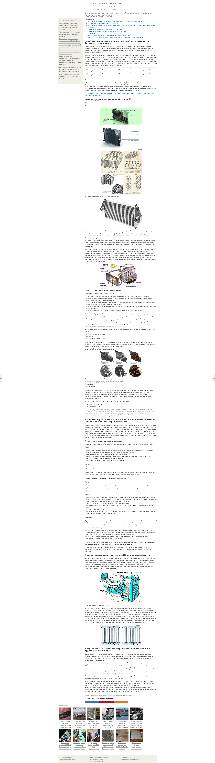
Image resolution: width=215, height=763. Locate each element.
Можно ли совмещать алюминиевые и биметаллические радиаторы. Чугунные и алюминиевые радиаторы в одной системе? (70, 60)
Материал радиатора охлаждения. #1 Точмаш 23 (103, 23)
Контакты (92, 757)
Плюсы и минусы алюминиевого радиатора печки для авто (107, 31)
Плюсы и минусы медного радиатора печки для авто (105, 29)
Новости (107, 9)
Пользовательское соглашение (101, 757)
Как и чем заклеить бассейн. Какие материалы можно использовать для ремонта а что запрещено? (70, 69)
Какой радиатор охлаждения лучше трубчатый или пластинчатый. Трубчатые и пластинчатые (117, 21)
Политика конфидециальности (96, 759)
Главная (99, 9)
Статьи (114, 9)
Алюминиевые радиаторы (107, 3)
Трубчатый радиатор (127, 695)
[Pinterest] (106, 702)
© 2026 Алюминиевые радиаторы (66, 757)
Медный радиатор (111, 695)
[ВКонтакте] (92, 702)
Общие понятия (119, 695)
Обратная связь (124, 757)
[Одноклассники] (121, 702)
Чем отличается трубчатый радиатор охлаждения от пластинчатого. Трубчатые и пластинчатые (117, 37)
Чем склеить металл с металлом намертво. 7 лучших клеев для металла (69, 76)
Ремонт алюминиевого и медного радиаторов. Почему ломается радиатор (69, 34)
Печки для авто (103, 695)
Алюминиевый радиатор (95, 695)
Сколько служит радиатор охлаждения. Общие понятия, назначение (109, 35)
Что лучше (92, 33)
